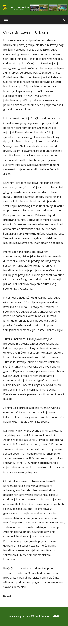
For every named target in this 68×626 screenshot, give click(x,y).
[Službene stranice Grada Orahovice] (34, 7)
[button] (5, 19)
